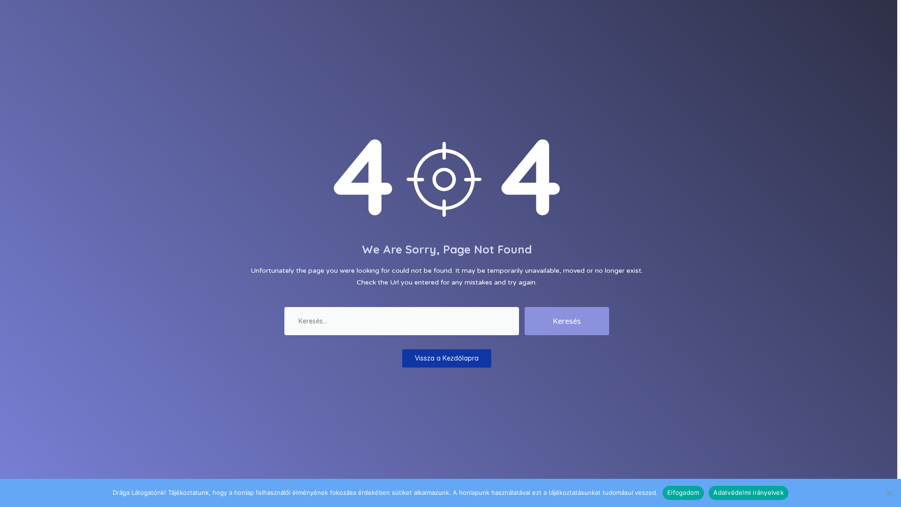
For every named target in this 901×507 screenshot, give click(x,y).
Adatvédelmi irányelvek (748, 492)
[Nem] (889, 493)
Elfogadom (683, 492)
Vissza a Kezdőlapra (447, 358)
